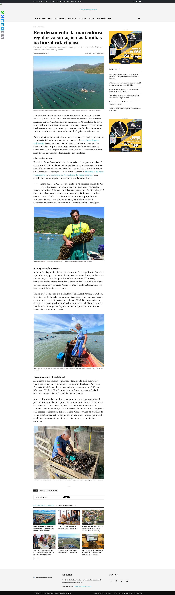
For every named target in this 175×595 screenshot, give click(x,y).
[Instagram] (133, 1)
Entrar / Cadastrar (55, 1)
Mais (91, 18)
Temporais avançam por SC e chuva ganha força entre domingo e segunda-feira (124, 97)
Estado (82, 18)
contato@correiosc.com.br (82, 586)
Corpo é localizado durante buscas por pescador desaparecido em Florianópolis (124, 90)
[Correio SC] (87, 9)
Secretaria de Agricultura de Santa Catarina (72, 175)
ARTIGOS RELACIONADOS (43, 505)
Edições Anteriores (99, 593)
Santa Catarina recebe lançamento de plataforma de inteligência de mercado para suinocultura (92, 552)
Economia (36, 524)
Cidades (71, 18)
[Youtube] (140, 1)
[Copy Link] (2, 37)
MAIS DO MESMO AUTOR (66, 505)
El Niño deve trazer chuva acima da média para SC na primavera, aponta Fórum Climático (125, 84)
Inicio (34, 27)
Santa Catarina (52, 490)
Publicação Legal (64, 1)
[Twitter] (136, 1)
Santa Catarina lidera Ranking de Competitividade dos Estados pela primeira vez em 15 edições (43, 528)
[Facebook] (130, 1)
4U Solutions (138, 593)
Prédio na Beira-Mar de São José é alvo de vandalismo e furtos (122, 103)
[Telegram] (2, 29)
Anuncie (73, 1)
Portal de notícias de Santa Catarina (50, 18)
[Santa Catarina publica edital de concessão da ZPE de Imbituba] (69, 541)
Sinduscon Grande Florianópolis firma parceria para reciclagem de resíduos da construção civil (43, 552)
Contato (80, 1)
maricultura (43, 490)
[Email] (2, 33)
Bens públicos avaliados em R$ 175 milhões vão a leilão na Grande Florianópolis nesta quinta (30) (92, 529)
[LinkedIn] (2, 25)
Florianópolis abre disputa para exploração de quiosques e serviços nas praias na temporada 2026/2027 (123, 77)
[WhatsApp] (2, 13)
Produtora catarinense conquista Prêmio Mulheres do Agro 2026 (125, 109)
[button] (139, 18)
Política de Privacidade (125, 593)
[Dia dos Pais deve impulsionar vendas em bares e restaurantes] (69, 517)
